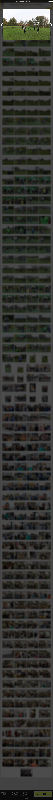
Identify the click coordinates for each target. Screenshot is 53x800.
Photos (17, 1)
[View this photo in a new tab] (50, 1)
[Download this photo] (48, 1)
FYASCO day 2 (28, 1)
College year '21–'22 (22, 1)
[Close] (52, 1)
